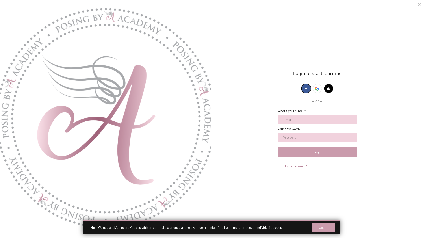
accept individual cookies (264, 227)
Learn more (232, 227)
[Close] (419, 4)
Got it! (323, 227)
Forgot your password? (292, 166)
